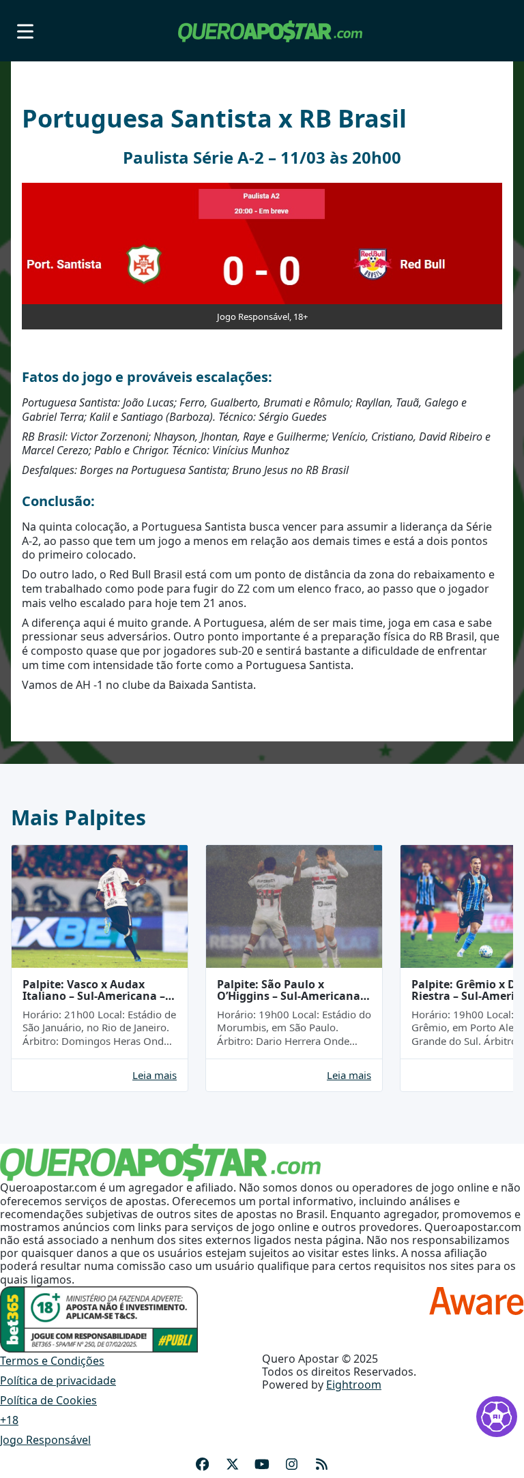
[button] (25, 31)
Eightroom (353, 1384)
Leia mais (154, 1075)
